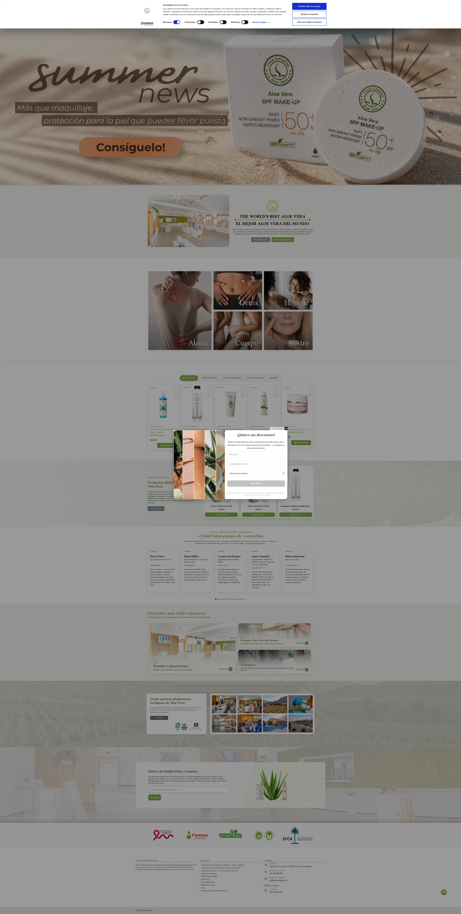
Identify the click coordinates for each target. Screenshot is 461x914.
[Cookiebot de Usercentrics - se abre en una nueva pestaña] (147, 24)
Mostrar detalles (260, 22)
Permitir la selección (309, 14)
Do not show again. (278, 428)
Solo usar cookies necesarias (309, 22)
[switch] (200, 22)
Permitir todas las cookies (309, 6)
